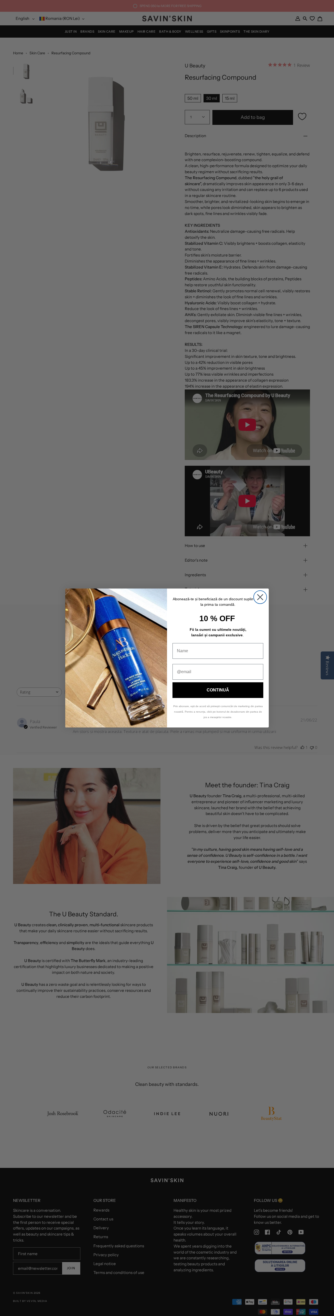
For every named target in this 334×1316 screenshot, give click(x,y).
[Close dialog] (260, 597)
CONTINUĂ (218, 690)
